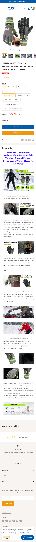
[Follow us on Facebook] (3, 521)
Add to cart (18, 127)
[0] (32, 8)
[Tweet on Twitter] (29, 140)
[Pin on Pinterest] (26, 140)
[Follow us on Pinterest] (13, 521)
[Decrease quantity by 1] (11, 120)
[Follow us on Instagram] (10, 521)
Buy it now (18, 133)
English (5, 512)
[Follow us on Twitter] (6, 521)
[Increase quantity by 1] (21, 120)
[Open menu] (3, 8)
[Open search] (25, 9)
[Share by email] (33, 140)
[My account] (29, 9)
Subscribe (8, 503)
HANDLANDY (6, 77)
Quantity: (5, 120)
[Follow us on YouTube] (17, 521)
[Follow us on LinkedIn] (20, 521)
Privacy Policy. (15, 533)
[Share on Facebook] (22, 140)
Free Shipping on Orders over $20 (18, 1)
